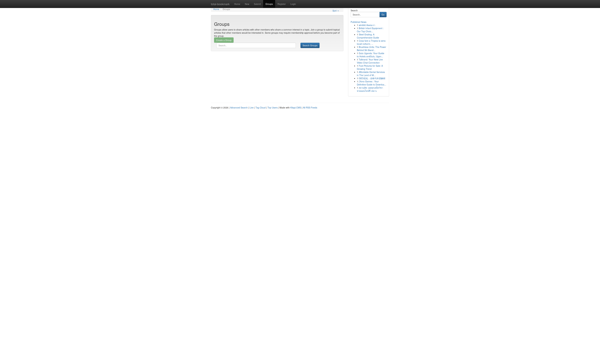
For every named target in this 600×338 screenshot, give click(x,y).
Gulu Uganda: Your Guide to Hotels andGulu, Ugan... (370, 55)
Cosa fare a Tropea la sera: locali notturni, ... (371, 42)
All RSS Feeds (310, 107)
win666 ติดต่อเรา (367, 25)
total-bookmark (220, 4)
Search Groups (310, 45)
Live (252, 107)
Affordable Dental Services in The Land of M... (371, 73)
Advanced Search (239, 107)
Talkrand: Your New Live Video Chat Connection (370, 61)
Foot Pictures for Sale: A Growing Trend (370, 67)
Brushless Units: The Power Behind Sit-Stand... (371, 48)
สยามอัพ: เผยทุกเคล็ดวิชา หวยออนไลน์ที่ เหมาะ (370, 89)
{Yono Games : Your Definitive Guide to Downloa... (371, 83)
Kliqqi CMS (295, 107)
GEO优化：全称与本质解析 (372, 78)
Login (293, 3)
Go (383, 14)
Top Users (273, 107)
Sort (334, 10)
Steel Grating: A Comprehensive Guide (368, 36)
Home (237, 3)
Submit (257, 3)
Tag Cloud (260, 107)
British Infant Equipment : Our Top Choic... (370, 30)
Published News (358, 21)
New (247, 3)
